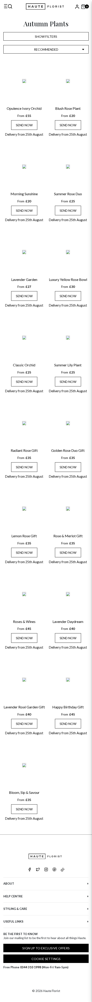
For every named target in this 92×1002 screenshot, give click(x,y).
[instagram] (46, 869)
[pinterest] (54, 869)
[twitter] (38, 869)
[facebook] (29, 869)
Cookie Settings (46, 959)
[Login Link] (77, 6)
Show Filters (46, 36)
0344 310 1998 (30, 967)
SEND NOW (24, 125)
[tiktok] (62, 870)
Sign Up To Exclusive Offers (46, 948)
